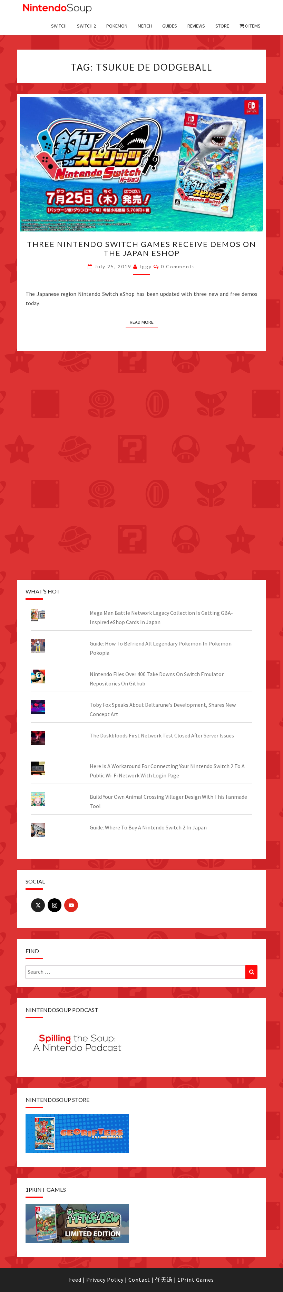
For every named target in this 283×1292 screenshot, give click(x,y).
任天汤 (164, 1279)
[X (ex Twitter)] (38, 905)
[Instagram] (54, 905)
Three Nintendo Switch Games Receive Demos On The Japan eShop (141, 248)
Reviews (196, 26)
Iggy (145, 266)
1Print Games (195, 1279)
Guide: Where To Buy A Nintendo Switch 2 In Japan (148, 827)
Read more (142, 322)
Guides (169, 26)
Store (222, 26)
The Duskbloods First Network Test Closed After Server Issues (162, 735)
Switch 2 (86, 26)
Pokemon (116, 26)
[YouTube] (71, 905)
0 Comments (178, 266)
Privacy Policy (105, 1279)
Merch (145, 26)
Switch (59, 26)
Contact (139, 1279)
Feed (75, 1279)
